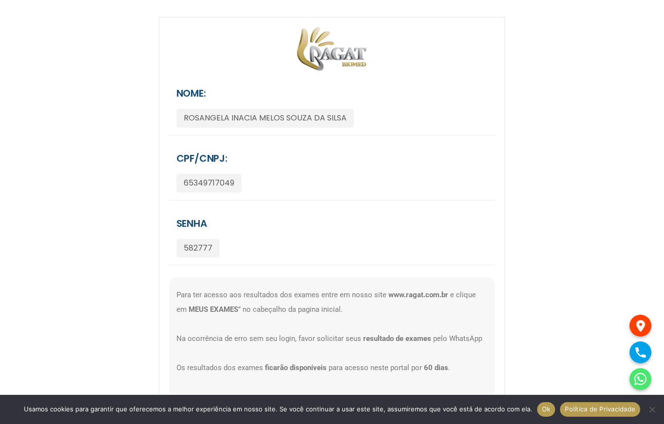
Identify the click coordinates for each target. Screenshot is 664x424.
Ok (546, 409)
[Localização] (640, 326)
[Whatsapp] (640, 379)
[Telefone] (640, 352)
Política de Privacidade (600, 409)
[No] (652, 409)
